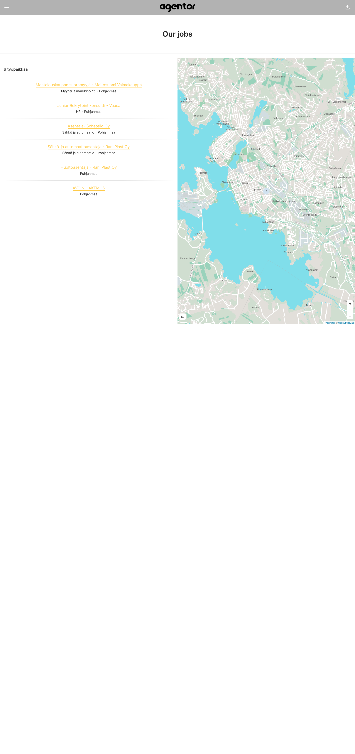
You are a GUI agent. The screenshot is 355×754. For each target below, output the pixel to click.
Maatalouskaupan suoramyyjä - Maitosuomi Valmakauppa (89, 84)
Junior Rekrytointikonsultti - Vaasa (88, 105)
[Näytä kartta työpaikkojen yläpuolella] (182, 316)
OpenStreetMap (346, 322)
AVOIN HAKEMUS (89, 188)
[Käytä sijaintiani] (350, 303)
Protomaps (329, 322)
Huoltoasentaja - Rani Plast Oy (89, 167)
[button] (347, 7)
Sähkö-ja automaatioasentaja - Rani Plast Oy (89, 146)
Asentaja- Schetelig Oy (89, 126)
